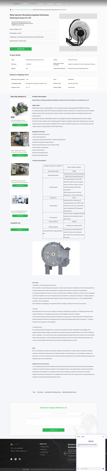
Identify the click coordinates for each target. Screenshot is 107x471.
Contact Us (50, 3)
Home (25, 3)
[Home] (15, 3)
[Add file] (78, 468)
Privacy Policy (26, 469)
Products (32, 3)
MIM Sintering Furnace (26, 9)
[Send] (103, 468)
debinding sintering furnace (69, 392)
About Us (41, 3)
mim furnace (40, 392)
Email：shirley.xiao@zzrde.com (19, 450)
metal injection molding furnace (53, 392)
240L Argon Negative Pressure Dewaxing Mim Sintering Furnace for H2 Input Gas (19, 122)
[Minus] (103, 437)
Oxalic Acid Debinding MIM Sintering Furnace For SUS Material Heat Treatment (19, 213)
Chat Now (20, 49)
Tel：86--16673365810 (17, 448)
